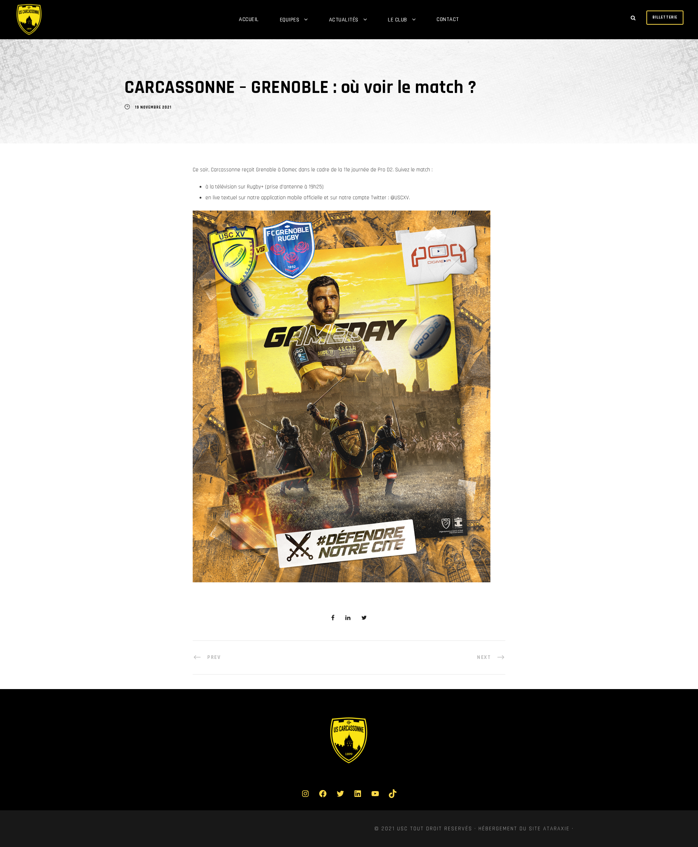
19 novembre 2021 (153, 107)
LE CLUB (397, 20)
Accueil (249, 19)
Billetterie (665, 17)
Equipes (290, 20)
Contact (448, 19)
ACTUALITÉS (343, 20)
